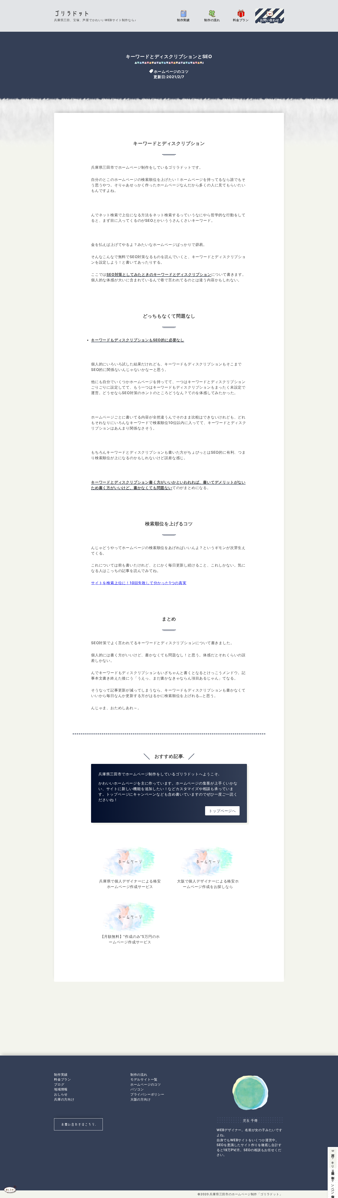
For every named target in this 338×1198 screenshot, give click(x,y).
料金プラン (62, 1079)
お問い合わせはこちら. (78, 1124)
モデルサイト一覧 (144, 1079)
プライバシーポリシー (147, 1094)
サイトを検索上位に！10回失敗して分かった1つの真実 (138, 583)
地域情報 (61, 1089)
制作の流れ (138, 1074)
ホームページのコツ (171, 71)
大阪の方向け (140, 1099)
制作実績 (61, 1074)
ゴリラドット (72, 13)
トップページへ (222, 810)
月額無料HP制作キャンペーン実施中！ (333, 1173)
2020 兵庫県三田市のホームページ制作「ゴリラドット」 (241, 1194)
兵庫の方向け (64, 1099)
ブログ (59, 1084)
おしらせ (61, 1094)
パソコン (137, 1089)
